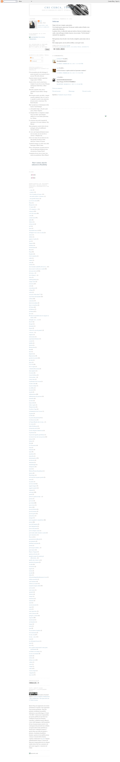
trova (30, 645)
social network (32, 605)
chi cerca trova (76, 46)
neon (30, 479)
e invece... (31, 332)
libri (30, 443)
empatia (31, 334)
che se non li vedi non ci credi (36, 269)
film (30, 349)
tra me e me (32, 634)
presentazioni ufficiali (34, 539)
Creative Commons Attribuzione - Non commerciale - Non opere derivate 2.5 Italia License (39, 698)
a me (30, 215)
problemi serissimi (33, 543)
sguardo (31, 592)
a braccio (31, 211)
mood (30, 469)
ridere (30, 575)
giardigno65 (60, 58)
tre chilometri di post (34, 641)
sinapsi (31, 596)
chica (30, 277)
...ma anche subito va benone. (36, 196)
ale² (30, 226)
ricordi (30, 573)
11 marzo (31, 207)
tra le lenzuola (32, 632)
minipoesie (32, 466)
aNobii (31, 237)
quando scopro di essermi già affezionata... (36, 557)
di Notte (31, 311)
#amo (30, 203)
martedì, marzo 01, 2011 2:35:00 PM (69, 84)
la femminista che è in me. (35, 411)
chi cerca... (31, 273)
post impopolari (33, 526)
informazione (32, 394)
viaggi (30, 666)
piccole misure (32, 511)
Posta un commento (57, 88)
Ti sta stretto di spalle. (34, 630)
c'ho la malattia (33, 256)
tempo (30, 624)
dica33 (31, 322)
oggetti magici (32, 486)
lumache (31, 449)
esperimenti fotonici (34, 339)
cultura (31, 298)
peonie (31, 498)
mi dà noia (31, 460)
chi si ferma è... (33, 275)
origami (31, 490)
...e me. (31, 190)
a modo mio (32, 218)
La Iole (31, 415)
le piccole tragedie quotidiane (36, 435)
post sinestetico (33, 535)
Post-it (30, 537)
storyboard (31, 620)
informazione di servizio (35, 396)
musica (31, 473)
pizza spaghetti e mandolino (36, 520)
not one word (32, 483)
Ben (30, 249)
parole (30, 494)
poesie (30, 522)
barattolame (32, 247)
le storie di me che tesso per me (37, 437)
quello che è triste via (34, 560)
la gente (31, 413)
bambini (31, 245)
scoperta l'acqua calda (34, 585)
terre (30, 628)
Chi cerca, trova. (60, 7)
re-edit (30, 564)
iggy (58, 68)
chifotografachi (33, 279)
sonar (30, 609)
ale (57, 77)
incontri (31, 390)
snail (30, 603)
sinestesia (31, 598)
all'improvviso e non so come (36, 232)
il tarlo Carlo (32, 383)
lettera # (31, 439)
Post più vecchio (86, 91)
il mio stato (32, 379)
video (30, 668)
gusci (30, 362)
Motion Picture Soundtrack (36, 471)
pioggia (31, 518)
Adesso (31, 222)
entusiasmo (32, 337)
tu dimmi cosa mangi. (34, 651)
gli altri (31, 360)
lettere (30, 441)
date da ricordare (33, 303)
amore (30, 235)
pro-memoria (32, 541)
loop (30, 447)
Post (32, 58)
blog (30, 252)
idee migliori (32, 371)
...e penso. (31, 192)
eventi (30, 341)
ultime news (32, 660)
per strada (31, 503)
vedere (30, 662)
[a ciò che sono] (33, 200)
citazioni (31, 284)
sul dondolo (32, 622)
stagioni (31, 617)
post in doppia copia (34, 530)
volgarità (31, 673)
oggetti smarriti (33, 488)
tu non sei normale (33, 653)
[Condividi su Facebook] (62, 49)
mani (30, 452)
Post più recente (56, 91)
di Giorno (31, 307)
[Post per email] (54, 48)
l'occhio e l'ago (33, 409)
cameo (30, 260)
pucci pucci (32, 550)
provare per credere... (34, 547)
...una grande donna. (34, 198)
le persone (31, 432)
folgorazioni (32, 356)
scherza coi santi (33, 583)
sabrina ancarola (33, 579)
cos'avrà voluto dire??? (35, 294)
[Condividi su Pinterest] (64, 49)
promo (30, 545)
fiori (30, 351)
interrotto (85, 46)
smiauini (31, 600)
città (30, 286)
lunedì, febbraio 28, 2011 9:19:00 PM (70, 73)
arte (30, 241)
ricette (30, 571)
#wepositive (32, 205)
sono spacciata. (33, 611)
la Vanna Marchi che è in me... (36, 422)
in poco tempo (32, 386)
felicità (31, 345)
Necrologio (32, 475)
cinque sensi (32, 281)
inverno (31, 400)
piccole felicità (33, 509)
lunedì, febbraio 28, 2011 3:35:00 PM (70, 63)
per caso (31, 501)
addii (30, 220)
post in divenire (33, 528)
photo (30, 507)
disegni (31, 324)
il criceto (31, 373)
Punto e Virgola (33, 552)
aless (30, 228)
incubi (30, 392)
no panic (31, 481)
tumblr (30, 656)
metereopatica (32, 458)
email (43, 738)
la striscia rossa (33, 420)
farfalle (31, 343)
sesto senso (32, 590)
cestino (31, 264)
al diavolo (31, 224)
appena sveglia (33, 239)
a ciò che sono (32, 213)
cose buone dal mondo (34, 296)
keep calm (31, 403)
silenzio (31, 594)
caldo (30, 258)
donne (30, 328)
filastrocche (32, 347)
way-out (31, 675)
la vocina (31, 424)
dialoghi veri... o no (34, 319)
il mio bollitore (33, 375)
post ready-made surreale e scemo (37, 533)
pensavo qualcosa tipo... (35, 496)
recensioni (31, 566)
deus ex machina (33, 305)
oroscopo (31, 492)
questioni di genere (34, 562)
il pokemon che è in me (35, 381)
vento (30, 664)
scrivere (31, 588)
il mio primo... (32, 377)
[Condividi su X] (60, 49)
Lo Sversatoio (32, 445)
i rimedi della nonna (34, 368)
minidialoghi (32, 464)
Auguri (31, 243)
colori (30, 292)
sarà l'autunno (32, 581)
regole (30, 568)
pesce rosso (32, 505)
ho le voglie (32, 366)
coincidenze (32, 288)
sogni (30, 607)
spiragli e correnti (33, 615)
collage (31, 290)
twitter (30, 658)
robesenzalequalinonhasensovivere (38, 577)
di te (30, 313)
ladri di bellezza (33, 426)
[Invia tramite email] (57, 49)
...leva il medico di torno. (35, 194)
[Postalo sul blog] (58, 49)
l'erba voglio (32, 405)
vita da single (32, 670)
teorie (30, 626)
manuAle (31, 456)
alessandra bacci (64, 46)
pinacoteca (32, 516)
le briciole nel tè (33, 428)
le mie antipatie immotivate (36, 430)
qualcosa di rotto (33, 554)
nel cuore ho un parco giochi (36, 477)
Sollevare (55, 21)
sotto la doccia (32, 613)
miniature (31, 462)
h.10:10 (31, 364)
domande (31, 326)
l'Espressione (32, 407)
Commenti (34, 61)
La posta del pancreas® (35, 417)
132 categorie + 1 (33, 209)
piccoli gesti (32, 513)
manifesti (31, 454)
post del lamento (33, 524)
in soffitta (31, 388)
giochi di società (33, 358)
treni (30, 643)
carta (30, 262)
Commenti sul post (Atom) (64, 95)
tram (30, 639)
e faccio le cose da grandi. (35, 330)
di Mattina (31, 309)
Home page (71, 91)
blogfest (31, 254)
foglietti (31, 354)
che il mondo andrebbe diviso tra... (38, 266)
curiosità (31, 301)
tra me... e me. (32, 637)
